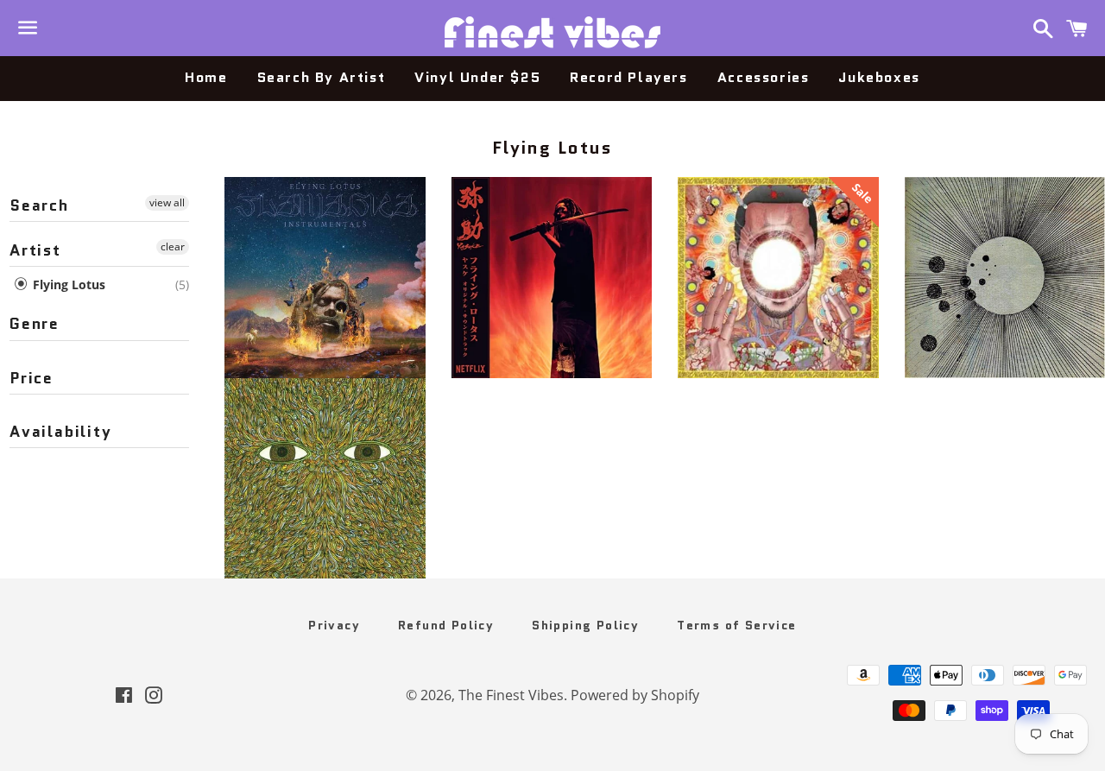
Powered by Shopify (635, 695)
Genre (34, 324)
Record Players (628, 77)
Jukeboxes (878, 77)
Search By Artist (321, 77)
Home (206, 77)
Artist (35, 250)
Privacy (334, 625)
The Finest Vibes (511, 695)
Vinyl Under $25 (477, 77)
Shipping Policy (585, 625)
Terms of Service (736, 625)
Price (31, 378)
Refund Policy (446, 625)
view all (167, 202)
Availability (60, 431)
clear (173, 246)
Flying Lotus (67, 284)
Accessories (763, 77)
